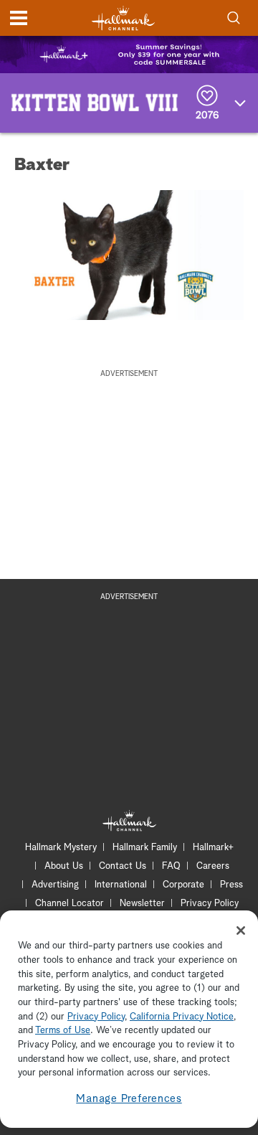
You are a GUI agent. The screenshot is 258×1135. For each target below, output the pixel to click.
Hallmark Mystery (61, 847)
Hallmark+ (213, 847)
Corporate (183, 885)
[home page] (123, 18)
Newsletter (142, 903)
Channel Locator (69, 903)
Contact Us (122, 866)
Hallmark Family (145, 847)
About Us (63, 866)
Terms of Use (62, 1030)
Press (231, 885)
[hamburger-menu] (18, 18)
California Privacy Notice (182, 1017)
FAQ (171, 866)
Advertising (55, 885)
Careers (212, 866)
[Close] (240, 930)
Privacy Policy (210, 903)
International (121, 885)
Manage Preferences (129, 1098)
